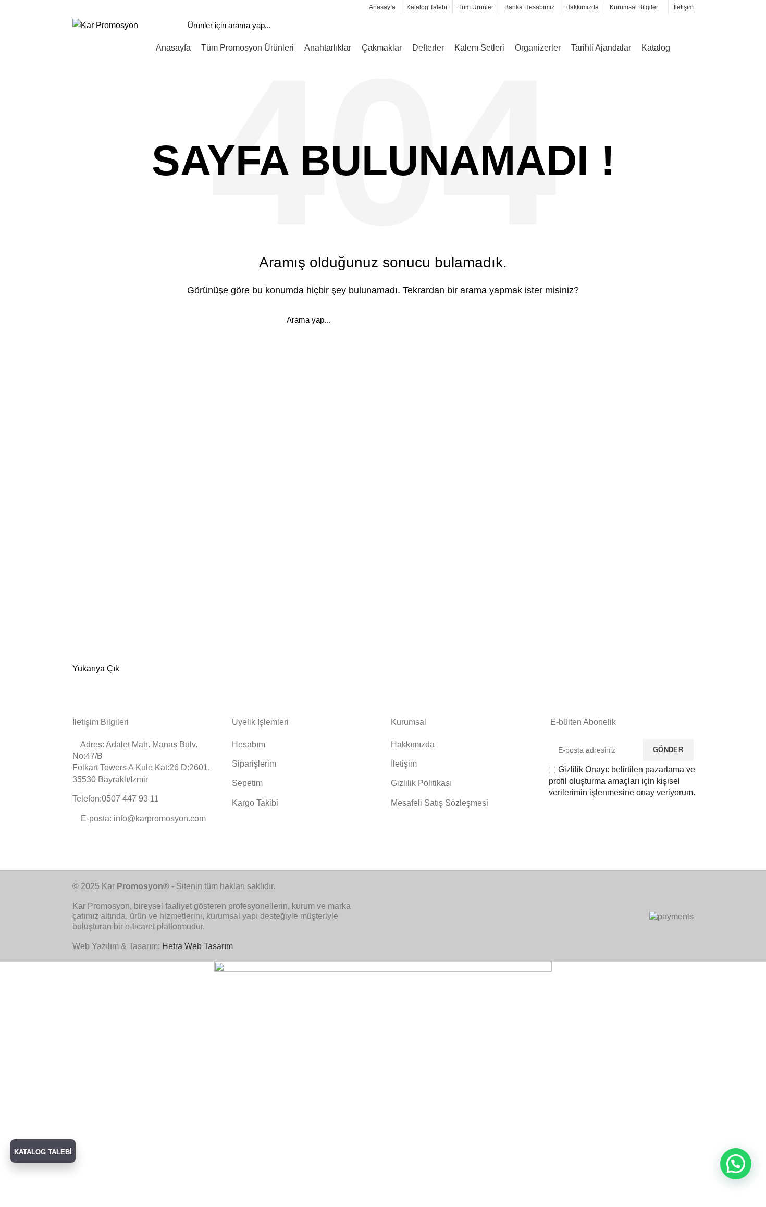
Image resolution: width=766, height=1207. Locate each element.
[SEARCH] (648, 26)
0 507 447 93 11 (183, 6)
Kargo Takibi (255, 802)
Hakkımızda (413, 744)
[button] (735, 1163)
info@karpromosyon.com (114, 6)
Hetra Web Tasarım (197, 946)
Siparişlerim (254, 763)
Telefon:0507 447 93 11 (115, 798)
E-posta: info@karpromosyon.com (142, 818)
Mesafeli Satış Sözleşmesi (439, 802)
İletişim (404, 763)
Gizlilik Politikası (421, 783)
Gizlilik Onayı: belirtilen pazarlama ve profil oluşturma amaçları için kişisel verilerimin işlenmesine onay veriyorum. (622, 781)
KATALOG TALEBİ (43, 1152)
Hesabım (248, 744)
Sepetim (247, 783)
